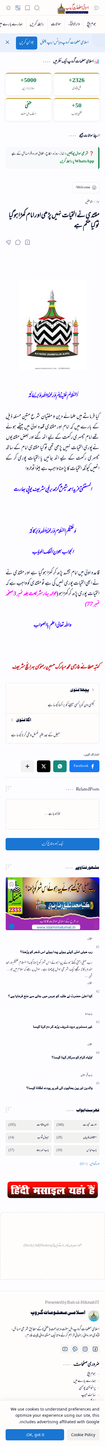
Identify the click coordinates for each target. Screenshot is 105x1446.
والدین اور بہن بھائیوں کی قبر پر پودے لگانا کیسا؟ (59, 1088)
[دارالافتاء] (74, 24)
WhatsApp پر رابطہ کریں (77, 161)
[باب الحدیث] (29, 1150)
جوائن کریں (26, 43)
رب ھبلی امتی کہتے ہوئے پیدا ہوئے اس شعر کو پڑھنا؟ (56, 952)
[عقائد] (89, 939)
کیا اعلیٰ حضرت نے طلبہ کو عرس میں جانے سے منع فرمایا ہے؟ (50, 996)
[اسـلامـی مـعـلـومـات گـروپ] (74, 7)
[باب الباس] (77, 1150)
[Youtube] (65, 1349)
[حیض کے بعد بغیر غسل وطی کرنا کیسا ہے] (52, 728)
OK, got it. (34, 1434)
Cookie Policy (83, 1434)
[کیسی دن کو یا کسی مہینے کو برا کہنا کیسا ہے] (52, 698)
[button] (96, 8)
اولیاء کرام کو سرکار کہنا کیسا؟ (72, 1057)
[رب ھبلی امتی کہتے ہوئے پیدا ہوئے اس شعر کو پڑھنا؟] (52, 903)
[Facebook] (95, 1349)
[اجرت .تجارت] (77, 1125)
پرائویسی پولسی (87, 1388)
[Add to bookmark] (11, 884)
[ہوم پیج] (91, 24)
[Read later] (27, 242)
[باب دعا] (88, 1014)
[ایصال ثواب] (29, 1138)
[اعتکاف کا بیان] (77, 1138)
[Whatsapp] (75, 1349)
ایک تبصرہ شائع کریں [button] (52, 844)
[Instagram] (85, 1349)
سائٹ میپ (88, 1395)
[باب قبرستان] (86, 1075)
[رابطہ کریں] (36, 24)
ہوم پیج (91, 1374)
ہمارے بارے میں (84, 1381)
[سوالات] (56, 24)
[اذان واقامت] (29, 1125)
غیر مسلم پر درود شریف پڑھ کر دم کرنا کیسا (62, 1027)
